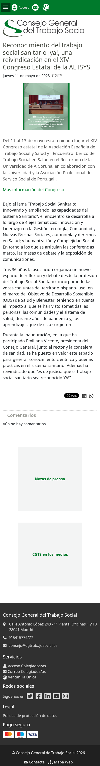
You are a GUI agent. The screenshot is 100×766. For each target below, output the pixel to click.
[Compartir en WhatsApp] (91, 395)
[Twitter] (30, 696)
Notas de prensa (50, 478)
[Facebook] (39, 696)
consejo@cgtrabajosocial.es (33, 645)
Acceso (24, 7)
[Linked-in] (47, 696)
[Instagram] (65, 696)
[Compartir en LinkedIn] (84, 395)
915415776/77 (21, 637)
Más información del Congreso (33, 189)
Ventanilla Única (46, 7)
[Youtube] (56, 696)
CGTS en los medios (50, 554)
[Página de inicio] (44, 27)
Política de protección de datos (30, 715)
